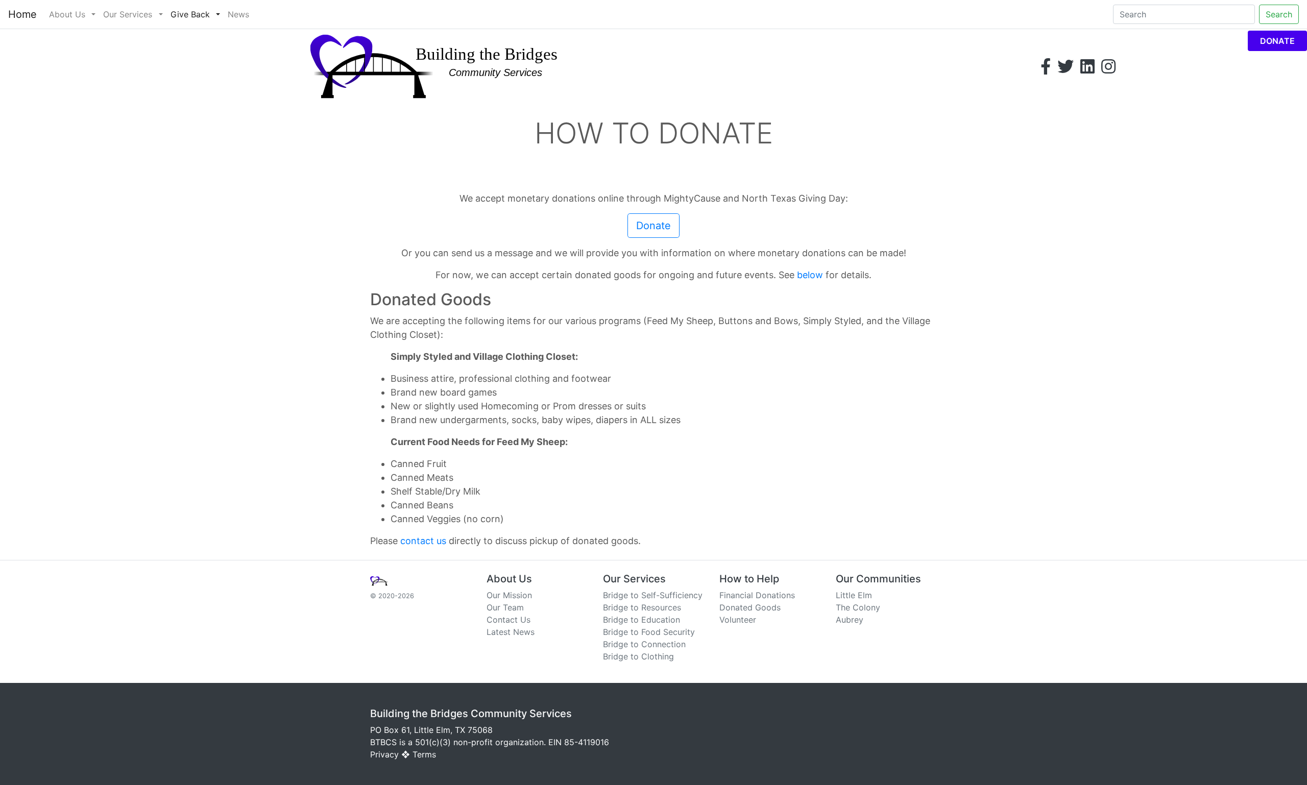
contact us (423, 540)
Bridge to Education (641, 620)
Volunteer (737, 620)
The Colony (858, 607)
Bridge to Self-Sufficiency (653, 595)
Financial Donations (757, 595)
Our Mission (509, 595)
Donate (1277, 41)
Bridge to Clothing (638, 656)
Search (1279, 14)
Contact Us (508, 620)
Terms (424, 754)
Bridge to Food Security (649, 632)
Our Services (127, 14)
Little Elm (854, 595)
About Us (67, 14)
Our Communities (878, 579)
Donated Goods (750, 607)
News (238, 14)
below (810, 274)
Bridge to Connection (644, 644)
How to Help (749, 579)
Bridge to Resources (642, 607)
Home (22, 14)
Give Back (190, 14)
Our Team (505, 607)
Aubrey (849, 620)
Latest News (511, 632)
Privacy (384, 754)
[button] (93, 14)
